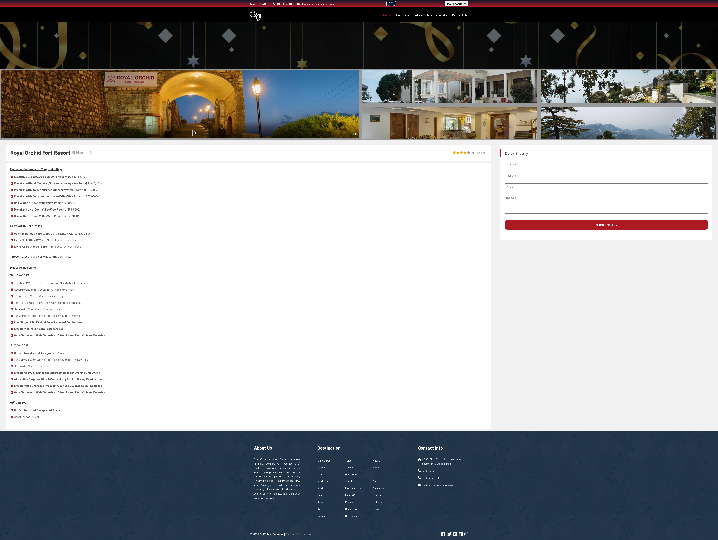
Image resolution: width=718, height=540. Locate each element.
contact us (459, 15)
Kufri (320, 488)
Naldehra (322, 481)
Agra (320, 508)
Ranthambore (353, 488)
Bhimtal (377, 495)
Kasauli (377, 460)
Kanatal (321, 474)
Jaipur (348, 460)
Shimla (349, 467)
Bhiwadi (377, 508)
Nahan (321, 467)
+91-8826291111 (284, 3)
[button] (195, 133)
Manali (376, 467)
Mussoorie (351, 474)
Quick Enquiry (606, 225)
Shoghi (349, 481)
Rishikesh (378, 502)
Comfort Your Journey (299, 534)
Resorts (401, 15)
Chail (375, 481)
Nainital (377, 474)
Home (387, 15)
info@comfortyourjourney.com (317, 3)
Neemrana (351, 508)
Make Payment (456, 3)
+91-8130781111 (261, 3)
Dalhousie (378, 488)
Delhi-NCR (350, 495)
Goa (319, 495)
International (436, 15)
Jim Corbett (324, 460)
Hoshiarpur (351, 515)
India (417, 15)
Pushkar (350, 502)
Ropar (320, 502)
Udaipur (321, 515)
